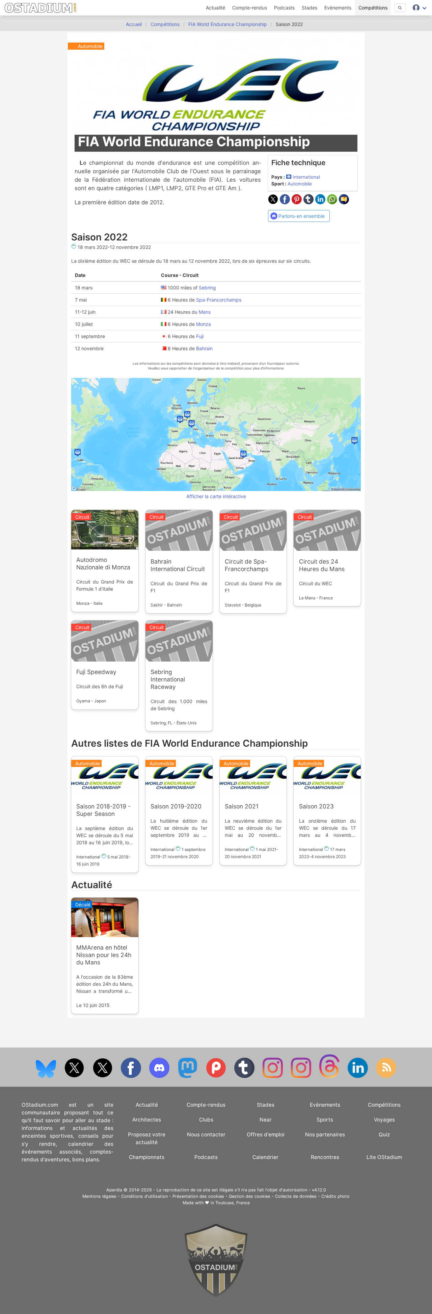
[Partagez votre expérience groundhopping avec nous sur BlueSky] (46, 1076)
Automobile (300, 183)
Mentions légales (99, 1196)
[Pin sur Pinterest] (297, 202)
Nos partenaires (325, 1134)
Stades (309, 7)
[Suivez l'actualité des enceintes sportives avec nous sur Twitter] (103, 1076)
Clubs (206, 1119)
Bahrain (204, 348)
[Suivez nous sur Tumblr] (245, 1076)
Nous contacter (206, 1134)
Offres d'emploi (266, 1134)
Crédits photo (335, 1196)
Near (266, 1119)
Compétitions (372, 7)
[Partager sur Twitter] (274, 202)
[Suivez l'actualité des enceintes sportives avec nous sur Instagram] (302, 1076)
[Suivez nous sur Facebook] (131, 1076)
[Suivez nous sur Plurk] (216, 1076)
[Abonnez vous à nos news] (386, 1076)
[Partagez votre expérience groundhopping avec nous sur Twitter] (75, 1076)
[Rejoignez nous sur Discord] (160, 1076)
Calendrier (265, 1157)
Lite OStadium (384, 1157)
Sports (325, 1119)
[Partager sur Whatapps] (333, 202)
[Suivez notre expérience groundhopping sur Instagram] (273, 1076)
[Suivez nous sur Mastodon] (188, 1076)
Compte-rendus (249, 7)
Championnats (146, 1157)
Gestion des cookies (249, 1196)
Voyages (384, 1119)
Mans (205, 311)
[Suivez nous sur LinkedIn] (358, 1076)
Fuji (200, 336)
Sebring (207, 287)
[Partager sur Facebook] (286, 202)
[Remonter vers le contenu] (216, 1296)
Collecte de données (296, 1196)
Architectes (146, 1119)
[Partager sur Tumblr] (309, 202)
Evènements (337, 7)
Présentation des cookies (198, 1196)
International (306, 177)
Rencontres (325, 1157)
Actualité (215, 7)
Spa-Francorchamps (218, 299)
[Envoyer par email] (344, 202)
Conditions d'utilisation (144, 1196)
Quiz (384, 1134)
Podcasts (284, 7)
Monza (203, 324)
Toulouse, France (232, 1202)
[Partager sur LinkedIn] (321, 202)
